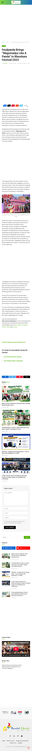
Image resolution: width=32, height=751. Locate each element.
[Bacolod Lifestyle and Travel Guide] (16, 2)
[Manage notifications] (28, 748)
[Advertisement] (16, 23)
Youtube (15, 327)
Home (3, 740)
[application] (16, 649)
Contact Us (13, 742)
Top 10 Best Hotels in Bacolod (13, 361)
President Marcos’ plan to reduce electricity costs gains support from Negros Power (20, 564)
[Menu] (2, 2)
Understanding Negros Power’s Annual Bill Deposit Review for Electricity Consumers (19, 594)
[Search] (30, 2)
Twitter (4, 327)
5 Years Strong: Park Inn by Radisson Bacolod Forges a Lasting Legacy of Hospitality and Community (14, 477)
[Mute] (26, 655)
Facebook (18, 325)
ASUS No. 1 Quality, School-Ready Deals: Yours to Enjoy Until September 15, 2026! (20, 574)
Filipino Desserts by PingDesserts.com (11, 666)
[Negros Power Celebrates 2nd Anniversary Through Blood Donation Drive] (16, 394)
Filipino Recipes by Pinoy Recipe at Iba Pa (12, 665)
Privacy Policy (11, 740)
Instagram (25, 325)
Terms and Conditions (22, 740)
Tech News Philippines (7, 668)
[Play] (4, 655)
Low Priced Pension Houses (12, 357)
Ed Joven (5, 63)
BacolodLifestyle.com (22, 746)
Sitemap (20, 742)
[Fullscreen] (28, 655)
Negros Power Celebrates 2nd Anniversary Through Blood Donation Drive (19, 555)
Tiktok (8, 327)
